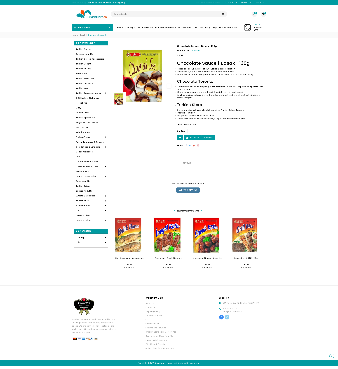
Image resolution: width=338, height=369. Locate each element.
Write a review (188, 190)
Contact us (246, 2)
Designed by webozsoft (189, 363)
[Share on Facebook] (186, 145)
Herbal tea (81, 103)
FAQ (147, 319)
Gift (78, 242)
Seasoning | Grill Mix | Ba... (207, 258)
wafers (257, 86)
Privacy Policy (152, 323)
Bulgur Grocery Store (87, 122)
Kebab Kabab (83, 132)
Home (75, 35)
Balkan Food (82, 112)
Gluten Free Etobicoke (87, 161)
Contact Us (151, 307)
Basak (82, 35)
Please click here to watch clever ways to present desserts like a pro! (211, 118)
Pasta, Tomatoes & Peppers (90, 142)
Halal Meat (81, 73)
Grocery (80, 237)
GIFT (78, 210)
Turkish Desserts (84, 83)
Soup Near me (83, 181)
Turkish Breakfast (85, 78)
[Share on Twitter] (190, 145)
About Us (149, 303)
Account (258, 2)
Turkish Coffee (83, 49)
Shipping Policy (152, 311)
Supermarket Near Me (156, 340)
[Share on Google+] (194, 145)
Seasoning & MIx (84, 191)
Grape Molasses (84, 151)
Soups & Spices (83, 220)
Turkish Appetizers (85, 117)
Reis (78, 156)
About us (232, 2)
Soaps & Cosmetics (86, 176)
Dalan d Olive (83, 215)
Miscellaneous (83, 205)
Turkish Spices (83, 186)
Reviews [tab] (187, 163)
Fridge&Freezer (83, 137)
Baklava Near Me (84, 54)
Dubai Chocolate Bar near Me (159, 348)
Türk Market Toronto (155, 344)
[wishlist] (180, 137)
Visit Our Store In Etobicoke (211, 2)
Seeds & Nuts (82, 171)
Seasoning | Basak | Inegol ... (129, 258)
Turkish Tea (82, 88)
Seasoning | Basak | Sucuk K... (168, 258)
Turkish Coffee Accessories (90, 59)
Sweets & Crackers (85, 195)
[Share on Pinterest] (198, 145)
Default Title (190, 124)
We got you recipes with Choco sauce (196, 115)
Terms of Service (154, 315)
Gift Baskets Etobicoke (87, 98)
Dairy (78, 107)
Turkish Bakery (83, 68)
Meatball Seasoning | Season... (246, 258)
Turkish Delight (83, 63)
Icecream (217, 86)
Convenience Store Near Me (159, 336)
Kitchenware (82, 200)
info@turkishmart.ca (233, 311)
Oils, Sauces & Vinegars (88, 147)
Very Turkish (82, 127)
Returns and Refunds (155, 327)
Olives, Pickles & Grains (88, 166)
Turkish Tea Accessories (88, 93)
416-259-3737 (230, 308)
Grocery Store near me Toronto (160, 332)
